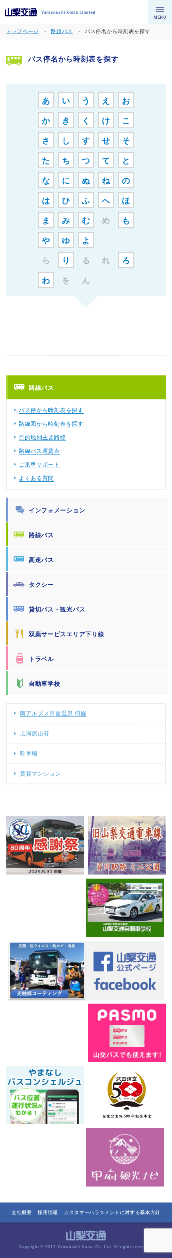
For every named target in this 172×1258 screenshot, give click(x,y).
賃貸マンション (40, 773)
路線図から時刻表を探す (51, 424)
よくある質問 (36, 478)
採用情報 (48, 1212)
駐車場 (29, 753)
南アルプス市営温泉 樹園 (53, 713)
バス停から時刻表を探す (51, 410)
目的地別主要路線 (42, 437)
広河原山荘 (35, 733)
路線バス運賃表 (39, 451)
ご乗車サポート (39, 464)
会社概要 (22, 1212)
